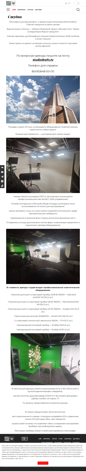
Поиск (77, 439)
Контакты (67, 439)
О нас (61, 439)
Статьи (54, 439)
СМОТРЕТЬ (21, 10)
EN (69, 3)
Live (39, 439)
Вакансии (67, 442)
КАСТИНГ (38, 10)
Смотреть (46, 439)
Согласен (43, 463)
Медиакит (58, 442)
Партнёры (76, 442)
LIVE (14, 10)
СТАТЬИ (30, 10)
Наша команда (47, 442)
